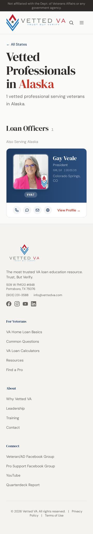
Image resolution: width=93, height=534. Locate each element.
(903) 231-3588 (17, 295)
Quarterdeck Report (23, 485)
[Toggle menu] (81, 23)
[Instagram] (17, 303)
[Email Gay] (37, 210)
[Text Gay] (27, 210)
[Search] (71, 23)
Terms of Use (54, 515)
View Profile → (68, 210)
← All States (16, 44)
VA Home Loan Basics (24, 332)
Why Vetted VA (19, 399)
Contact (13, 427)
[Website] (48, 210)
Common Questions (22, 341)
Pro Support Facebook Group (30, 466)
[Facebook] (8, 303)
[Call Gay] (17, 210)
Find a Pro (14, 369)
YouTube (13, 475)
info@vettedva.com (48, 295)
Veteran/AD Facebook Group (30, 456)
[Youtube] (25, 303)
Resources (15, 360)
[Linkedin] (33, 303)
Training (12, 418)
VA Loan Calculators (23, 350)
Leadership (15, 408)
